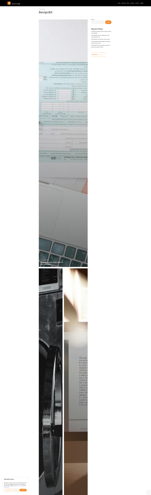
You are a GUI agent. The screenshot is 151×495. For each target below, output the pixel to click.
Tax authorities (43, 260)
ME (103, 54)
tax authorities (100, 54)
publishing (101, 52)
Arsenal (95, 52)
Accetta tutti (23, 490)
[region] (15, 485)
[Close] (27, 478)
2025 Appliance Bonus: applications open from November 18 (100, 36)
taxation (94, 54)
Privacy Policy (6, 487)
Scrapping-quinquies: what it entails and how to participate (101, 32)
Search (92, 19)
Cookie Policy (19, 485)
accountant (105, 52)
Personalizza (7, 490)
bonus (98, 52)
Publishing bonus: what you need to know (100, 39)
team (105, 56)
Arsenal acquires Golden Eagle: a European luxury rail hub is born (100, 42)
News (48, 260)
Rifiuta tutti (15, 490)
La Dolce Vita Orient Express (95, 56)
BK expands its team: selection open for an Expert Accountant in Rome (100, 46)
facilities (92, 52)
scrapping (102, 56)
